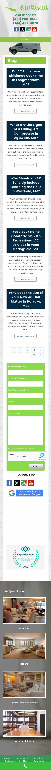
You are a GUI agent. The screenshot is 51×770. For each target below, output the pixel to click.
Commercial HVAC (24, 741)
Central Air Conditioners (24, 702)
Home (7, 758)
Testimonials (10, 761)
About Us (21, 758)
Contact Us (39, 761)
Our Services (37, 758)
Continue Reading (26, 111)
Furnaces (24, 628)
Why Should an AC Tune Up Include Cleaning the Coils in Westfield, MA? (26, 184)
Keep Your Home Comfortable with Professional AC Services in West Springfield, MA (26, 240)
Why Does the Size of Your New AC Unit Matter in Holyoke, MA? (26, 299)
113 (34, 355)
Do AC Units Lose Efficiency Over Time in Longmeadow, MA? (26, 77)
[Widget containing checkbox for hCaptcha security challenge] (27, 456)
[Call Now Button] (25, 766)
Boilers (24, 663)
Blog (25, 761)
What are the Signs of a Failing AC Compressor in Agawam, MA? (26, 131)
